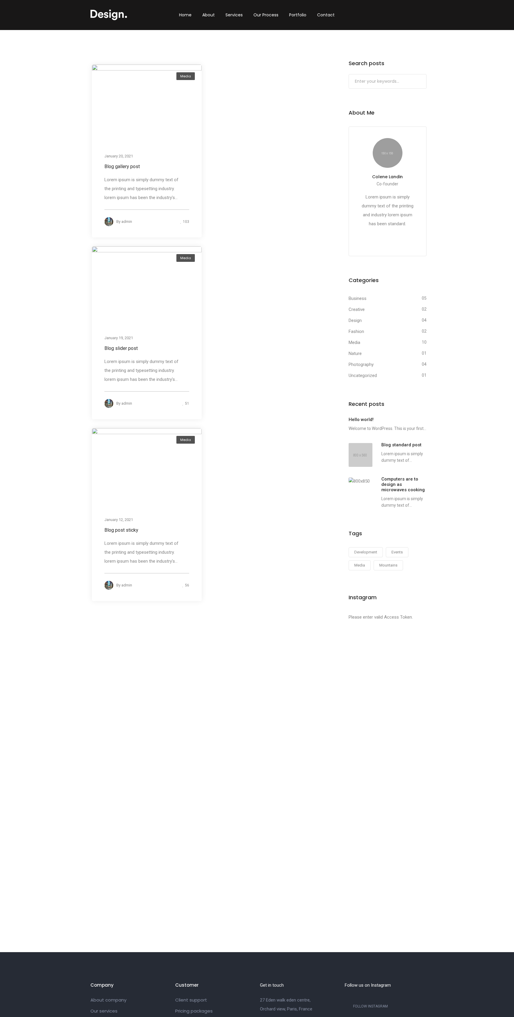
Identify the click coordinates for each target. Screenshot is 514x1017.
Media (185, 76)
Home (185, 15)
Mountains (388, 565)
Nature (355, 353)
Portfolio (297, 15)
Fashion (356, 331)
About (208, 15)
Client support (191, 1000)
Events (397, 552)
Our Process (265, 15)
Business (357, 298)
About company (108, 1000)
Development (365, 552)
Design (355, 320)
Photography (361, 364)
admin (126, 221)
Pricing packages (194, 1011)
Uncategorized (363, 375)
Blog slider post (121, 348)
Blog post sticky (121, 530)
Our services (103, 1011)
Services (234, 15)
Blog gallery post (122, 166)
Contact (326, 15)
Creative (357, 309)
